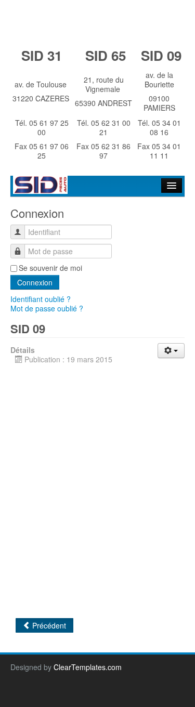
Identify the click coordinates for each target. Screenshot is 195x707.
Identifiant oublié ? (40, 299)
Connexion (35, 282)
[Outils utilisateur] (171, 350)
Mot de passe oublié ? (46, 308)
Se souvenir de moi (50, 267)
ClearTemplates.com (88, 667)
